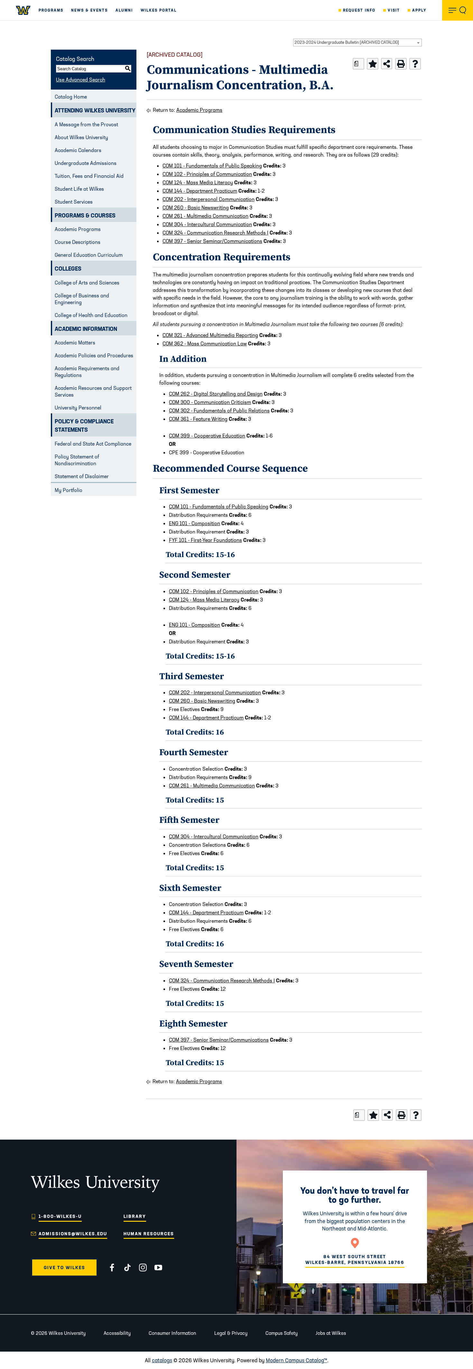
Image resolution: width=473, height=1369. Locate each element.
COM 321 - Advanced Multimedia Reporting (210, 335)
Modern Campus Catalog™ (296, 1360)
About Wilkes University (81, 137)
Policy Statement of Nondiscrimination (77, 460)
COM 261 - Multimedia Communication (205, 216)
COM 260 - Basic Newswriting (195, 207)
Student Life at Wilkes (79, 189)
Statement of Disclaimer (82, 476)
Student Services (74, 201)
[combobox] (357, 42)
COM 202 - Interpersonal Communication (208, 199)
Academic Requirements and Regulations (87, 371)
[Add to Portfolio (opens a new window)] (372, 64)
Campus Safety (281, 1333)
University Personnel (78, 407)
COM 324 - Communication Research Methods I (215, 232)
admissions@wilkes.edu (73, 1234)
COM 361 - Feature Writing (198, 419)
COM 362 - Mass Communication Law (204, 343)
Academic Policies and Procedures (94, 355)
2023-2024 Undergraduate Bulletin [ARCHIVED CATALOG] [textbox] (346, 42)
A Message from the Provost (86, 124)
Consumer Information (172, 1333)
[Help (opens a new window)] (415, 64)
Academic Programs (78, 229)
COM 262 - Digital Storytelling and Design (216, 393)
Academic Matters (75, 342)
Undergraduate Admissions (85, 163)
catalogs (162, 1360)
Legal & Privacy (230, 1333)
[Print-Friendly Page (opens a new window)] (401, 64)
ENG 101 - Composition (194, 523)
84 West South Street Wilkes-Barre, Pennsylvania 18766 (354, 1259)
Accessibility (117, 1333)
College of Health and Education (91, 315)
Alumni (124, 10)
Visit (394, 10)
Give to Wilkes (64, 1267)
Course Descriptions (77, 242)
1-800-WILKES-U (60, 1216)
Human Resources (149, 1234)
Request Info (359, 10)
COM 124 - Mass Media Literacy (197, 182)
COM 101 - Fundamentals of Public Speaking (212, 165)
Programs (51, 10)
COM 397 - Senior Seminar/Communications (212, 241)
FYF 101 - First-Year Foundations (205, 540)
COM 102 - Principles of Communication (207, 174)
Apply (419, 10)
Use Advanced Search (80, 79)
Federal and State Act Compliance (93, 443)
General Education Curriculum (89, 255)
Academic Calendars (78, 150)
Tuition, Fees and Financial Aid (89, 176)
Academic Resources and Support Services (93, 391)
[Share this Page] (386, 63)
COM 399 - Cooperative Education (207, 435)
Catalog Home (71, 96)
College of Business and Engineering (82, 298)
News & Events (89, 10)
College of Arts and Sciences (87, 282)
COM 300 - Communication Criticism (210, 402)
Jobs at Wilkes (331, 1333)
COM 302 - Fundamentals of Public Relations (219, 410)
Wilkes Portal (159, 10)
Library (135, 1216)
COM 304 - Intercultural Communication (207, 224)
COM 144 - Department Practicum (199, 191)
